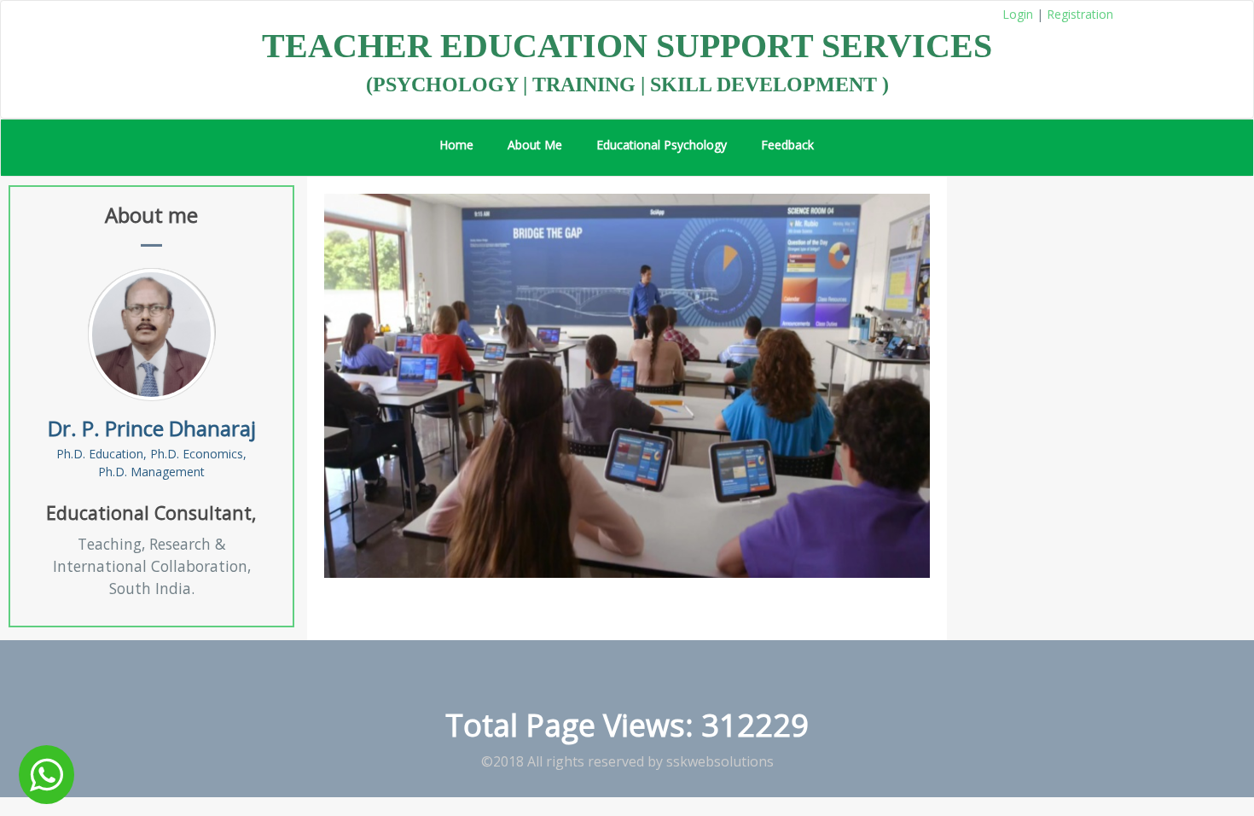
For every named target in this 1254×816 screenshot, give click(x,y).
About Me (535, 145)
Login (1017, 14)
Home (456, 145)
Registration (1080, 14)
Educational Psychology (661, 145)
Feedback (787, 145)
